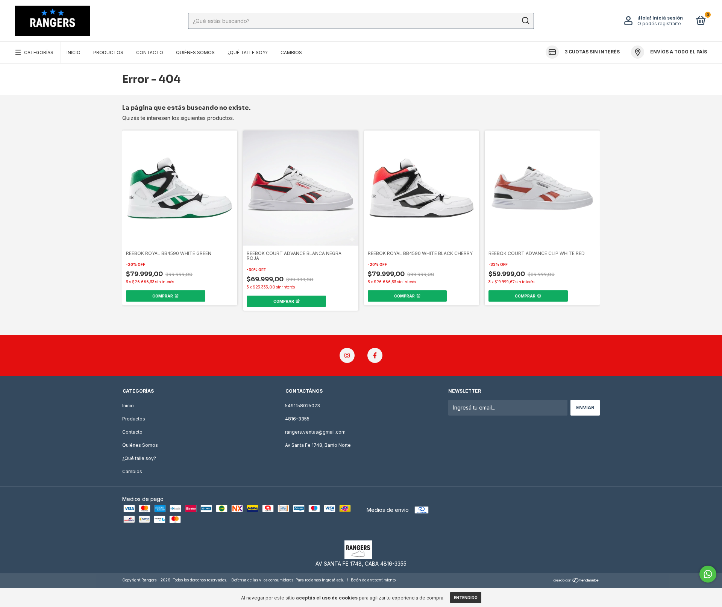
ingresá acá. (333, 580)
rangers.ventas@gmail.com (315, 432)
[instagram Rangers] (347, 355)
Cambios (291, 52)
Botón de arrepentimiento (373, 580)
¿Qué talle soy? (248, 52)
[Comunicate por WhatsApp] (707, 574)
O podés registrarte (659, 23)
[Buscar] (525, 20)
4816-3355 (297, 419)
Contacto (149, 52)
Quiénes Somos (195, 52)
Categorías (38, 52)
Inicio (73, 52)
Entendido (466, 597)
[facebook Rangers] (374, 355)
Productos (108, 52)
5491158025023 (302, 405)
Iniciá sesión (667, 18)
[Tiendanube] (576, 581)
